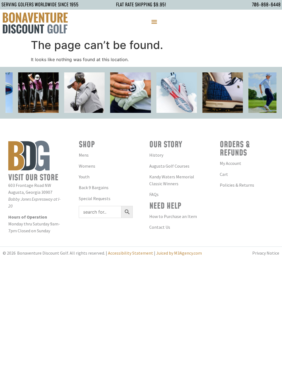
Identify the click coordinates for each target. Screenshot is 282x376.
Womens (87, 166)
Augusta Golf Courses (169, 166)
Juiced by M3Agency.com (179, 253)
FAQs (154, 194)
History (156, 155)
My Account (230, 163)
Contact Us (159, 227)
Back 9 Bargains (94, 187)
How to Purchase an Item (173, 216)
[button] (154, 21)
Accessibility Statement (130, 253)
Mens (84, 155)
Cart (224, 174)
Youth (84, 176)
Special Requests (94, 198)
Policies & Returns (237, 185)
